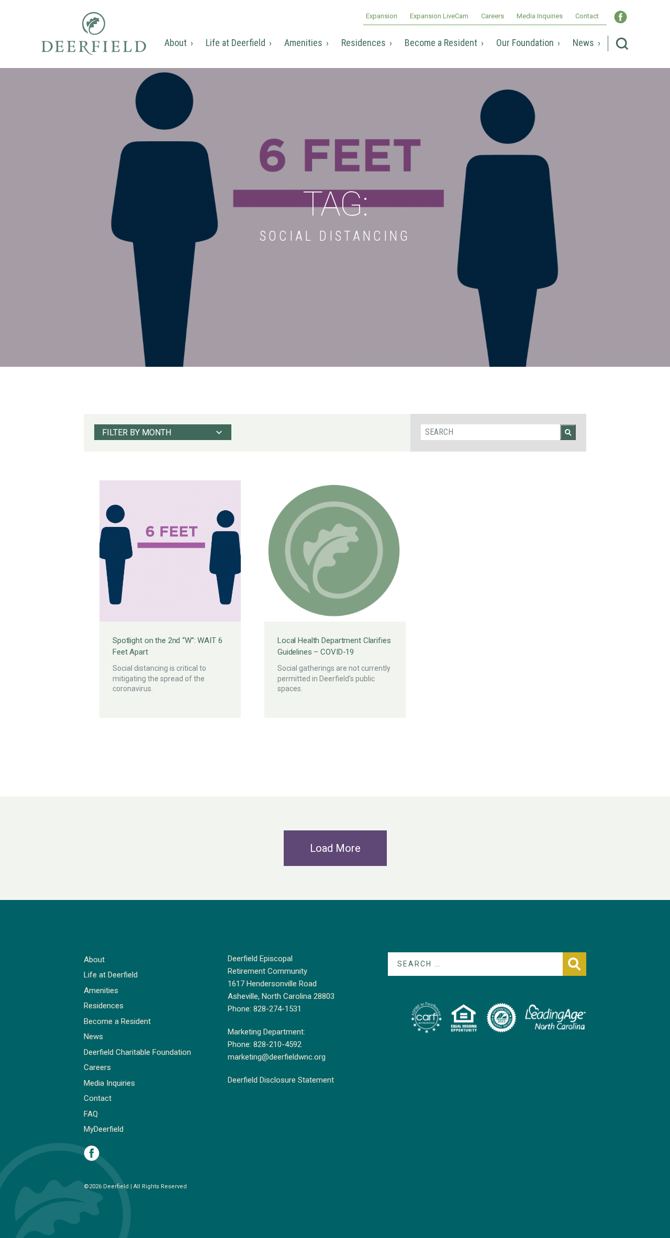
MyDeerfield (104, 1129)
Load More (335, 848)
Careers (492, 16)
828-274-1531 (277, 1009)
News (583, 42)
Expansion (381, 16)
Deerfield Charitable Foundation (137, 1052)
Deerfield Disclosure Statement (281, 1080)
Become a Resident (441, 42)
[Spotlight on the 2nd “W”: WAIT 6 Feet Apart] (170, 551)
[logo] (426, 1017)
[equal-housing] (463, 1017)
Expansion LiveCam (439, 16)
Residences (363, 42)
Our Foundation (525, 42)
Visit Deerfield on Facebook (91, 1153)
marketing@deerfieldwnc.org (277, 1057)
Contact (587, 16)
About (175, 42)
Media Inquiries (540, 16)
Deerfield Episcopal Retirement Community (93, 41)
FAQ (91, 1114)
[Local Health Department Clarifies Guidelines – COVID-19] (335, 551)
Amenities (303, 42)
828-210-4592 (277, 1044)
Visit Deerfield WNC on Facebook (620, 17)
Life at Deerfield (235, 42)
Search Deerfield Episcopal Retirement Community (622, 43)
